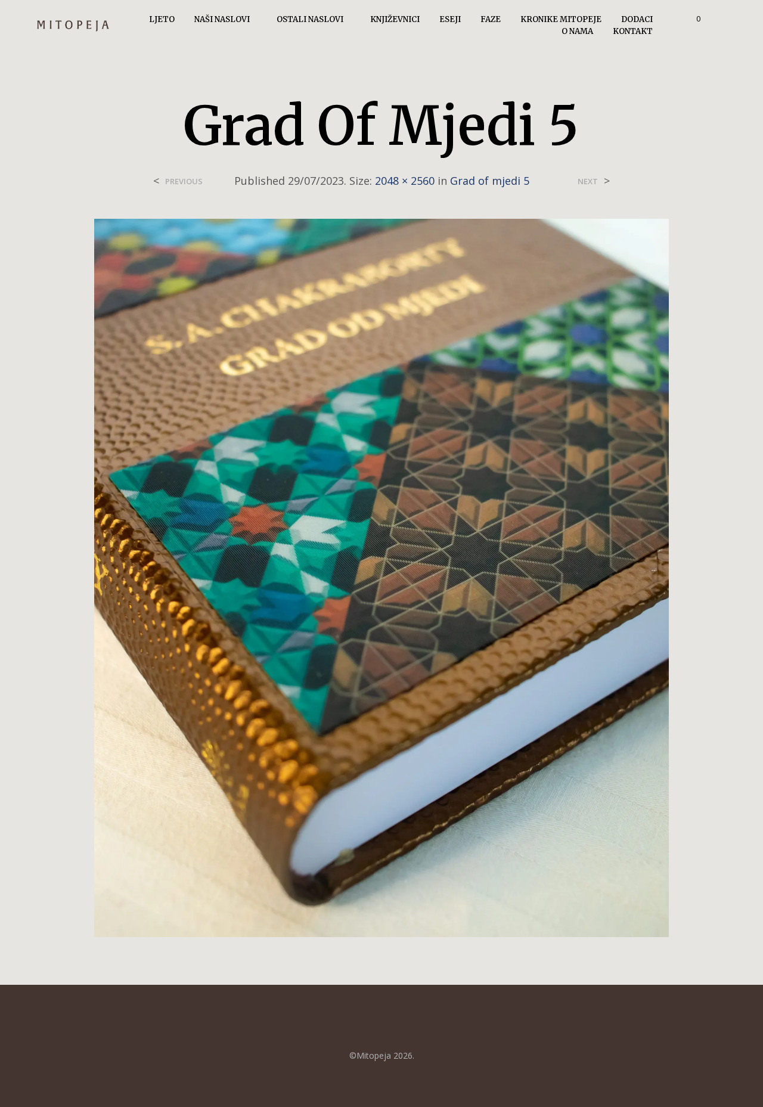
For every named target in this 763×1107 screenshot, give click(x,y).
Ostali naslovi (310, 19)
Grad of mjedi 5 (489, 180)
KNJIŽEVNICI (395, 19)
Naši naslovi (222, 19)
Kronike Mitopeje (560, 19)
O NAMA (577, 31)
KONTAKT (633, 31)
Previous (184, 181)
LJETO (162, 19)
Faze (490, 19)
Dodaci (637, 19)
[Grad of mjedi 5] (381, 577)
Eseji (450, 19)
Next (588, 181)
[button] (691, 19)
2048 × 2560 (405, 180)
